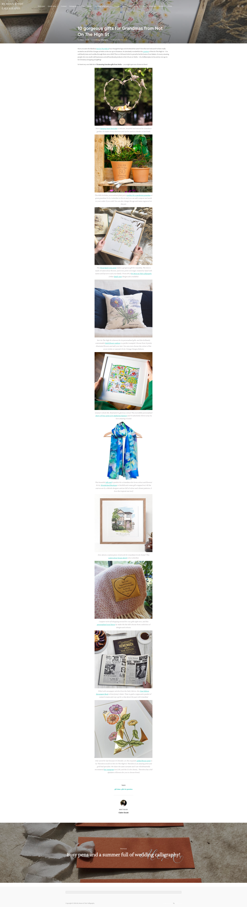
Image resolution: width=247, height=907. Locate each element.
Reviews (162, 6)
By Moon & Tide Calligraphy (12, 6)
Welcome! (41, 6)
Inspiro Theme (168, 903)
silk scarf (109, 482)
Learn (136, 6)
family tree (118, 277)
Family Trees (126, 6)
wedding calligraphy (100, 40)
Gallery (82, 6)
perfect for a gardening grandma (138, 195)
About (89, 6)
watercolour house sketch (117, 558)
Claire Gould (84, 40)
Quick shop (52, 6)
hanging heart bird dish (108, 129)
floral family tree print (108, 268)
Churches (152, 6)
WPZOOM (178, 903)
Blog (144, 6)
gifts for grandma (126, 789)
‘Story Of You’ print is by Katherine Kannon (111, 416)
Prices (169, 6)
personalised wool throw (106, 625)
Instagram (73, 6)
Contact (64, 6)
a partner (146, 51)
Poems (116, 6)
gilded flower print (144, 761)
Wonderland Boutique (109, 485)
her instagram (109, 770)
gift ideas (118, 789)
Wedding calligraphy (102, 6)
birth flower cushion (112, 343)
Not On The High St (102, 49)
